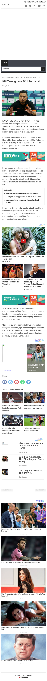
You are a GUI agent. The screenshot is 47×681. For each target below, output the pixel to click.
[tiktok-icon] (44, 6)
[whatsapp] (22, 382)
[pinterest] (16, 382)
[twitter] (10, 382)
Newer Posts (7, 490)
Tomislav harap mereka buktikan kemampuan (22, 193)
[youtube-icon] (39, 6)
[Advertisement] (23, 33)
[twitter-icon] (31, 6)
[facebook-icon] (26, 6)
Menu (5, 63)
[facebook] (4, 382)
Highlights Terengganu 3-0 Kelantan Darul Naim (23, 197)
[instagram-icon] (35, 6)
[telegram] (28, 382)
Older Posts (40, 490)
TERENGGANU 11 (26, 675)
